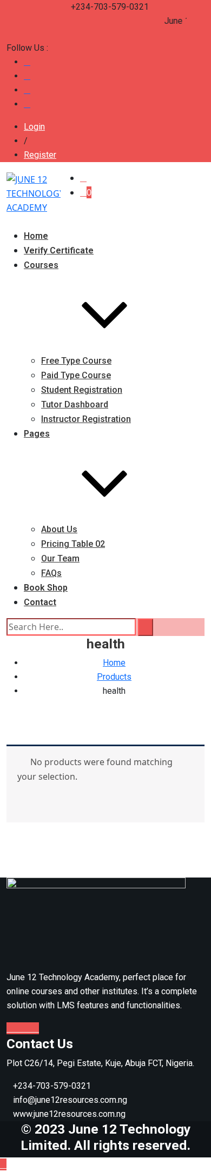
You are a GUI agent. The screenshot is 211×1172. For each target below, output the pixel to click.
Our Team (60, 558)
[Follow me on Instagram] (27, 104)
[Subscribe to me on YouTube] (27, 90)
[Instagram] (35, 1028)
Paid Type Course (76, 375)
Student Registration (81, 390)
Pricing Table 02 (73, 544)
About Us (59, 529)
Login (34, 127)
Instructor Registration (86, 419)
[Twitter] (19, 1028)
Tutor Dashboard (74, 404)
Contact (40, 602)
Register (40, 155)
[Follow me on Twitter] (27, 76)
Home (36, 236)
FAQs (51, 573)
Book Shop (46, 587)
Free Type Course (76, 361)
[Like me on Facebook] (27, 62)
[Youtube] (28, 1028)
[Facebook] (10, 1028)
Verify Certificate (59, 250)
